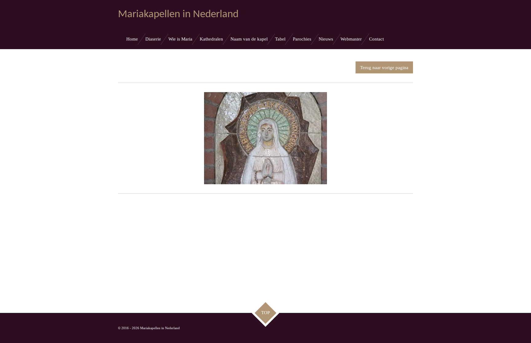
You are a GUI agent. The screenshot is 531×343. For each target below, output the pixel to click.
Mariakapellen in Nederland (178, 14)
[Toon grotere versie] (265, 138)
